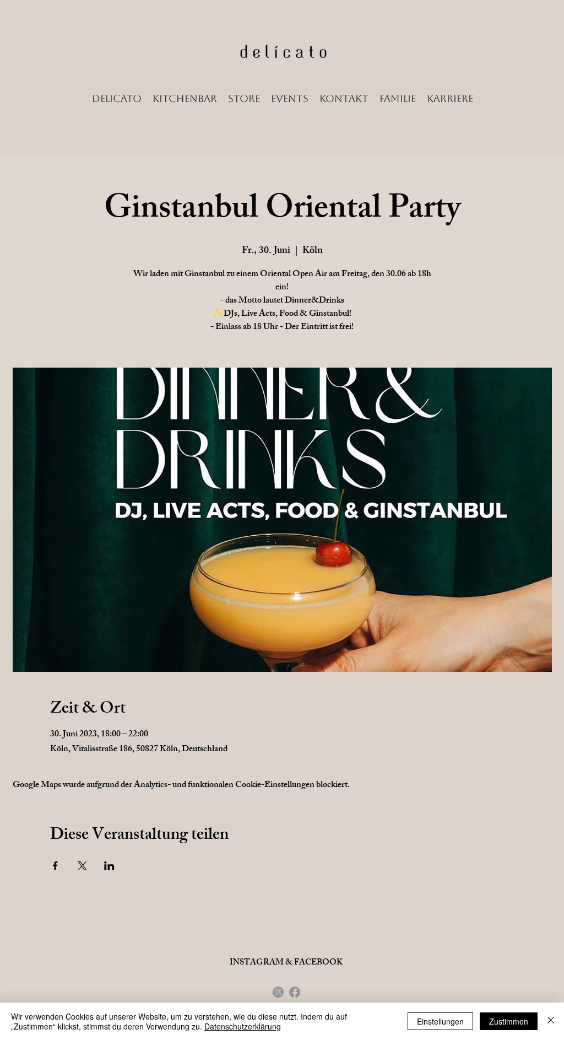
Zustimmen (508, 1021)
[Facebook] (294, 992)
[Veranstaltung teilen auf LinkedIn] (109, 865)
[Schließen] (550, 1021)
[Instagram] (278, 992)
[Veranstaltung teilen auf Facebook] (55, 865)
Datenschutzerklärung (242, 1026)
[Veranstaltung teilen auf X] (82, 865)
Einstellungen (440, 1021)
